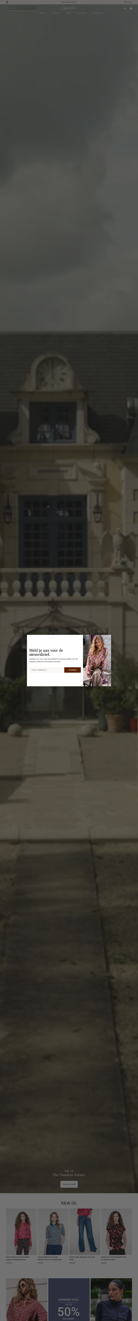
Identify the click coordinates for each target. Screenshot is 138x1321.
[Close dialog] (106, 640)
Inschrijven (73, 670)
